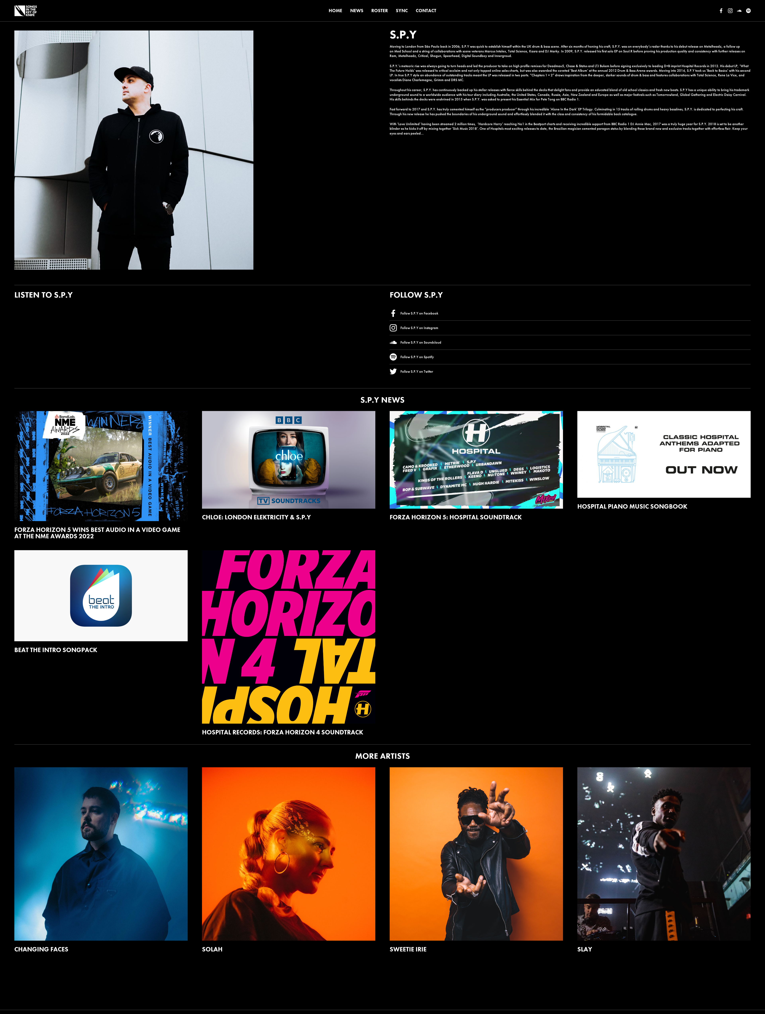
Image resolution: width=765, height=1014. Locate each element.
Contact (426, 11)
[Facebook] (721, 11)
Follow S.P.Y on (419, 313)
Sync (402, 11)
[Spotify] (748, 11)
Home (335, 11)
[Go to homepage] (25, 11)
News (356, 11)
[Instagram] (730, 11)
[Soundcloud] (739, 11)
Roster (379, 11)
